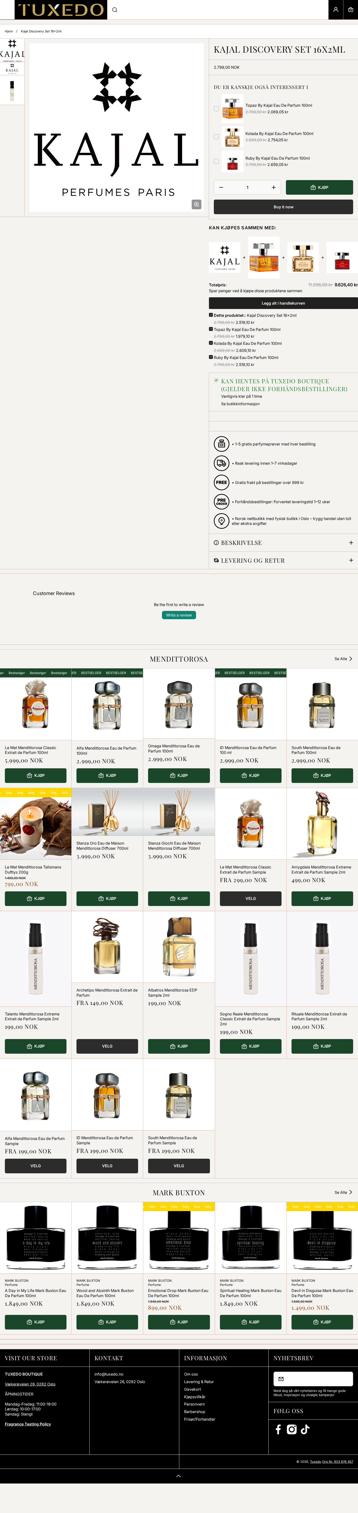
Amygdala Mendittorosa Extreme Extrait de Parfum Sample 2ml (321, 870)
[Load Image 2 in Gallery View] (12, 68)
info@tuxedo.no (108, 1374)
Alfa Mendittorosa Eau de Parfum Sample (35, 1141)
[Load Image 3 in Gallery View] (12, 90)
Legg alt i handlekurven (283, 303)
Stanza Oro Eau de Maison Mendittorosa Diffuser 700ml (102, 846)
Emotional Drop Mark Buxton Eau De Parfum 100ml (178, 1293)
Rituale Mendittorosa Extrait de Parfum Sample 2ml (319, 1017)
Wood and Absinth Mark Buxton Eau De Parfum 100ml (105, 1293)
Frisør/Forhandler (199, 1419)
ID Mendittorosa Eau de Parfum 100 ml (248, 750)
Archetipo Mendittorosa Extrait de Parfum (107, 993)
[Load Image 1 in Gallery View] (12, 50)
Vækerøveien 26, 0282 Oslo (30, 1384)
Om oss (191, 1374)
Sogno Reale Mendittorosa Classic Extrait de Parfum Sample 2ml (250, 1019)
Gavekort (192, 1389)
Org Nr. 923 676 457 (337, 1462)
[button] (350, 9)
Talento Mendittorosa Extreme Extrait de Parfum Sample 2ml (32, 1017)
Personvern (194, 1404)
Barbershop (194, 1411)
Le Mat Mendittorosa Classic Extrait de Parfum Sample (245, 870)
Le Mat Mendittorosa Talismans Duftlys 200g (33, 870)
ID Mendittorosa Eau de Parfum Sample (104, 1140)
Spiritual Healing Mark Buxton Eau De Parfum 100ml (250, 1293)
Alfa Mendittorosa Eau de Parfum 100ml (106, 751)
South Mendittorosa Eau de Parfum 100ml (316, 750)
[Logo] (61, 9)
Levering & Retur (199, 1381)
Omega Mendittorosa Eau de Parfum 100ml (174, 748)
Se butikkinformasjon (240, 403)
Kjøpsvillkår (195, 1396)
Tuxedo (315, 1462)
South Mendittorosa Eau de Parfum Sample (172, 1140)
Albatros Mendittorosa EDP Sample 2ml (172, 993)
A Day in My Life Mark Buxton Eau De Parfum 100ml (35, 1293)
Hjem (9, 31)
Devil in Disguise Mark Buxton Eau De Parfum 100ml (322, 1293)
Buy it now (283, 206)
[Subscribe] (346, 1379)
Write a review (179, 615)
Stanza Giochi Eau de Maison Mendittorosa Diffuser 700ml (174, 846)
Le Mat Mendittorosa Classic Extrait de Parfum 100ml (30, 750)
